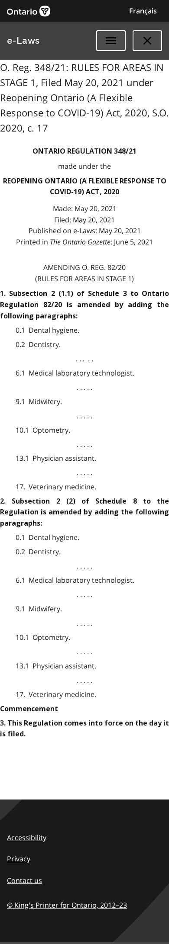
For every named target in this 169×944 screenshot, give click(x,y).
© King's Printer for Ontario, (67, 905)
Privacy (18, 859)
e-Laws (23, 40)
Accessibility (26, 837)
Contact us (24, 880)
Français (143, 11)
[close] (147, 40)
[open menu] (111, 40)
